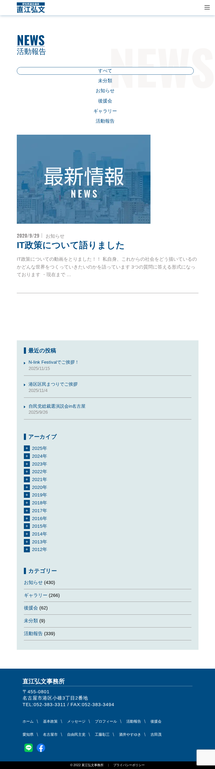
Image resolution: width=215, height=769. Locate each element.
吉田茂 (156, 734)
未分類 (105, 80)
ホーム (28, 721)
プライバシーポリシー (129, 765)
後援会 (105, 100)
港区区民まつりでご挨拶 (53, 384)
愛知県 (28, 734)
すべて (105, 70)
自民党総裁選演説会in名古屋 (57, 406)
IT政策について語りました (71, 245)
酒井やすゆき (130, 734)
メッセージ (76, 721)
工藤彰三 (102, 734)
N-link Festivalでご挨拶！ (54, 362)
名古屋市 (50, 734)
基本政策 (50, 721)
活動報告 (105, 121)
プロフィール (106, 721)
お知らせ (105, 90)
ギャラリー (105, 111)
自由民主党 (76, 734)
